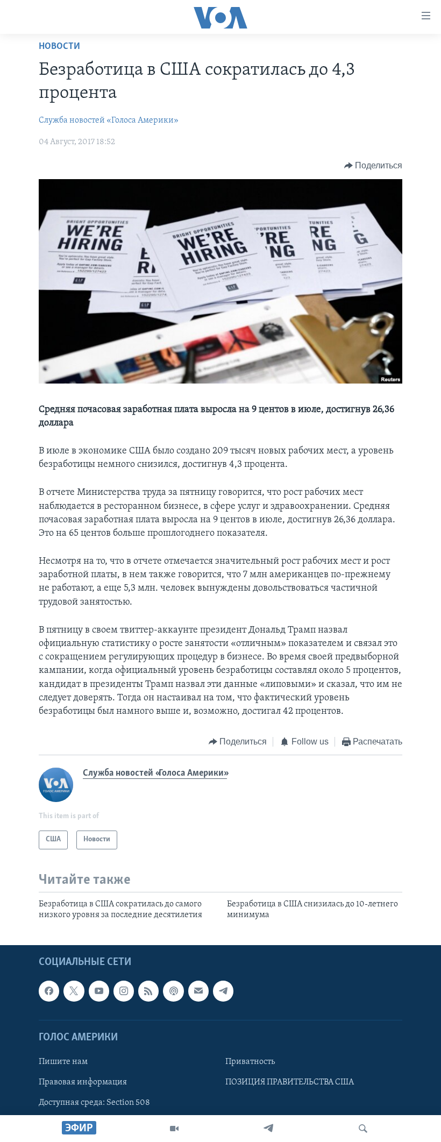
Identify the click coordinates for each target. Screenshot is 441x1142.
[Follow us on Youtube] (99, 991)
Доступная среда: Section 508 (94, 1102)
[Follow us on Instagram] (123, 991)
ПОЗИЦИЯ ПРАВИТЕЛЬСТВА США (289, 1082)
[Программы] (174, 1128)
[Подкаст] (173, 991)
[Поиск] (363, 1128)
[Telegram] (268, 1128)
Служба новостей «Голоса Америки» (109, 120)
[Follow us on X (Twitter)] (73, 991)
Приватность (250, 1062)
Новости (59, 47)
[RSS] (148, 991)
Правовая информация (83, 1082)
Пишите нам (63, 1062)
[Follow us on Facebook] (49, 991)
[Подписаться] (198, 991)
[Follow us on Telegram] (223, 991)
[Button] (373, 166)
